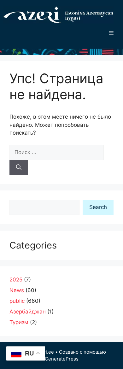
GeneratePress (62, 359)
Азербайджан (27, 311)
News (16, 290)
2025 (15, 279)
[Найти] (18, 167)
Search (98, 207)
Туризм (18, 322)
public (17, 301)
